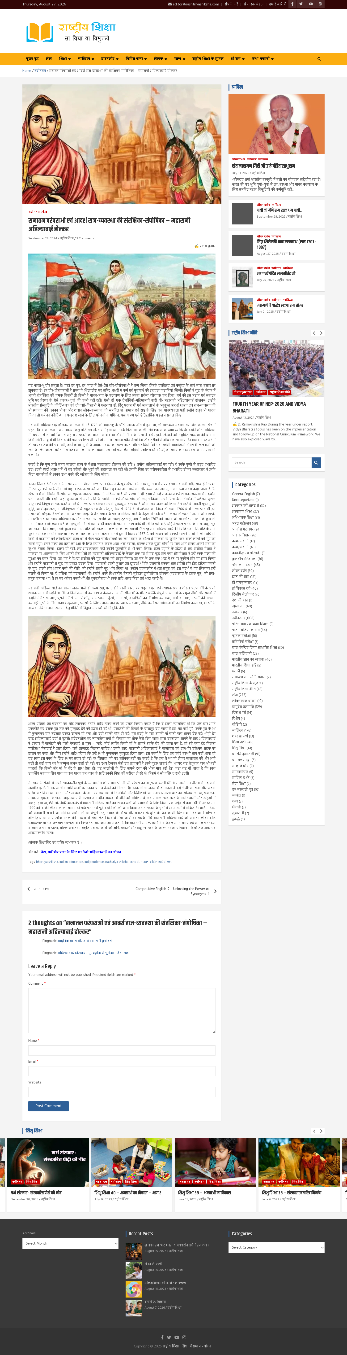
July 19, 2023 (103, 1199)
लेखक (158, 59)
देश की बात (240, 600)
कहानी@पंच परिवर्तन (246, 553)
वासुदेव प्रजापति (243, 707)
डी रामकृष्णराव (243, 392)
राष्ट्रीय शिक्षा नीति (244, 333)
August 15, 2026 (155, 1251)
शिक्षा (63, 59)
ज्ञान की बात (240, 577)
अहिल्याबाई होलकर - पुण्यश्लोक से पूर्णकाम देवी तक (93, 953)
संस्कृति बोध (240, 766)
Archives (29, 1233)
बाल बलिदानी (242, 654)
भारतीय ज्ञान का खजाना (248, 659)
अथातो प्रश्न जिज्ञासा (155, 1302)
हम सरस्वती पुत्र (242, 790)
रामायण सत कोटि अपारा (249, 677)
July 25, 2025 (265, 280)
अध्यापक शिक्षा (242, 512)
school (134, 862)
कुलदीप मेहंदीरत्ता (244, 559)
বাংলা (235, 801)
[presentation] (314, 333)
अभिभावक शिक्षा (243, 518)
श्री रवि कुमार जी (243, 754)
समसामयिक (240, 772)
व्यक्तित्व (84, 59)
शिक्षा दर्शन (239, 742)
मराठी (236, 671)
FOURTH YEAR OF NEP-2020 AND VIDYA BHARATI (269, 407)
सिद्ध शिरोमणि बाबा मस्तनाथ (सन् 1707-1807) (286, 245)
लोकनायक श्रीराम (244, 701)
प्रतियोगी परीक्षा (243, 642)
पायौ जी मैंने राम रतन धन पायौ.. (279, 210)
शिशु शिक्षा (239, 748)
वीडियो (237, 725)
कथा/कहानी (240, 547)
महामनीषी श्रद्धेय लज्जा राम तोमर (280, 305)
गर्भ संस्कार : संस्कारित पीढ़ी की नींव (36, 1193)
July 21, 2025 (265, 312)
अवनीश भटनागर (243, 529)
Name (33, 1041)
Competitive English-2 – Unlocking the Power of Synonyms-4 (172, 891)
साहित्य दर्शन (241, 778)
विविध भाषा (134, 59)
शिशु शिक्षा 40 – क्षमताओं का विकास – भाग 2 (128, 1193)
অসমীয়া (236, 795)
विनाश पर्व (239, 713)
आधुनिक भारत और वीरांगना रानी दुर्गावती (85, 941)
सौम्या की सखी (153, 1264)
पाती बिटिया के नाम (246, 630)
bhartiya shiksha (47, 862)
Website (35, 1082)
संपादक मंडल (253, 4)
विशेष (236, 719)
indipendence (94, 862)
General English (243, 494)
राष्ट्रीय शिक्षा (67, 238)
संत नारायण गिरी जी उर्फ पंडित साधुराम (263, 166)
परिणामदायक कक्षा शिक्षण (250, 624)
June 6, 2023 (270, 1199)
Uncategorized (243, 500)
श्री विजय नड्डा (241, 760)
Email (33, 1061)
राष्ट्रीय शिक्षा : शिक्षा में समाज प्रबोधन (187, 1346)
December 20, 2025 (24, 1199)
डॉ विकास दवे (241, 589)
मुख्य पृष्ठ (32, 59)
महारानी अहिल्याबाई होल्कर (156, 862)
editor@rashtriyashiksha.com (195, 4)
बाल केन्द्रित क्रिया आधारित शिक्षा (254, 648)
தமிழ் (236, 819)
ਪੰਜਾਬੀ (236, 807)
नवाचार (237, 612)
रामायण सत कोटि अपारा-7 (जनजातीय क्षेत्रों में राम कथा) (176, 1245)
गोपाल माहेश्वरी (242, 565)
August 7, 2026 (154, 1308)
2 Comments (85, 238)
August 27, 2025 (268, 254)
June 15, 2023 (187, 1199)
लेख (49, 59)
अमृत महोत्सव (241, 523)
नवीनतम (34, 212)
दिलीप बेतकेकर (243, 594)
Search (316, 462)
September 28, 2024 (42, 238)
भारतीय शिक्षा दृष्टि (244, 665)
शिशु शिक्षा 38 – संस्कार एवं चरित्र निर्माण (291, 1193)
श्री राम (236, 59)
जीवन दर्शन (238, 160)
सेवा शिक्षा (239, 784)
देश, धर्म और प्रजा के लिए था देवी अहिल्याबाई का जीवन (81, 852)
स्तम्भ (177, 59)
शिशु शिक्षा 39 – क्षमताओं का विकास (204, 1193)
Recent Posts (141, 1234)
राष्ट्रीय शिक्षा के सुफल (208, 59)
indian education (71, 862)
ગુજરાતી (238, 813)
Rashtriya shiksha (116, 862)
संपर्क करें (231, 4)
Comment (37, 983)
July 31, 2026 (240, 173)
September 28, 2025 (271, 216)
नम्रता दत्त (238, 606)
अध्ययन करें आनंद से (245, 506)
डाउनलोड (107, 59)
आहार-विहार (241, 535)
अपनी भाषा (41, 889)
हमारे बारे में (277, 4)
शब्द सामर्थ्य (240, 736)
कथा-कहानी (261, 59)
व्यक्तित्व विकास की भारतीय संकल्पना (165, 1283)
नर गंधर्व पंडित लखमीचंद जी (276, 273)
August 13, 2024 (243, 418)
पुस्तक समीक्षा (241, 636)
